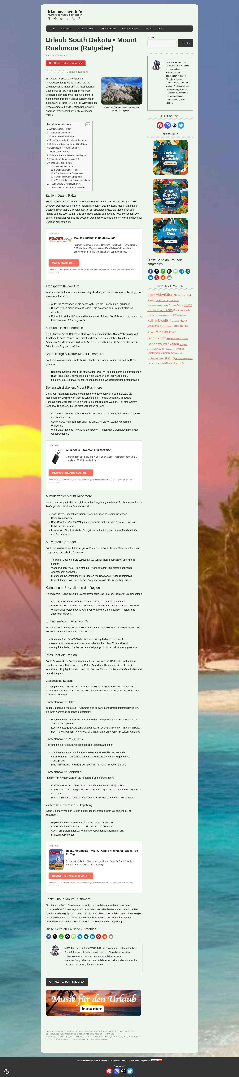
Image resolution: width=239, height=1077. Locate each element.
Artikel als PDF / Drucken (67, 981)
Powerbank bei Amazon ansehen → (70, 473)
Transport (177, 353)
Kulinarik (153, 320)
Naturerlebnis (154, 326)
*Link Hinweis (134, 1061)
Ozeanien (151, 332)
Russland (184, 339)
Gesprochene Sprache (66, 166)
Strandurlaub (170, 349)
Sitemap (124, 1061)
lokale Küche (86, 1037)
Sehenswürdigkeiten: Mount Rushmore (68, 144)
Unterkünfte (83, 1034)
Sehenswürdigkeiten (66, 1034)
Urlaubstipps (172, 363)
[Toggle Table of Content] (86, 124)
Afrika (151, 295)
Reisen (131, 1031)
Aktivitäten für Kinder (59, 151)
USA (112, 1034)
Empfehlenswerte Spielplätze (69, 177)
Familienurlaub (65, 1037)
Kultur (104, 1031)
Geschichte (167, 315)
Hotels (76, 1037)
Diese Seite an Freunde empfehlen (68, 187)
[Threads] (174, 125)
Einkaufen (79, 1031)
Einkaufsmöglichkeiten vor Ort (64, 159)
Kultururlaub (175, 321)
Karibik (184, 315)
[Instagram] (167, 125)
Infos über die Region (61, 163)
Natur (111, 1031)
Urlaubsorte (160, 363)
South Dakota (59, 1039)
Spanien (150, 349)
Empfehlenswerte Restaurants (69, 173)
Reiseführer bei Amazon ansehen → (71, 876)
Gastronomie (155, 315)
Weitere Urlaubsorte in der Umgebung (73, 180)
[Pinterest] (160, 125)
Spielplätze (82, 1039)
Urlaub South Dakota (100, 1034)
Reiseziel (172, 332)
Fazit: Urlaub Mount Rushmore (65, 183)
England (165, 305)
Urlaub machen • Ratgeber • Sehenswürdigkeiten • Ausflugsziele (64, 14)
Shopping (184, 344)
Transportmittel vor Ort (60, 132)
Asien (151, 300)
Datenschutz (104, 1061)
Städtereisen (153, 353)
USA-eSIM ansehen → (63, 263)
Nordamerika (121, 1031)
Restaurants (129, 1037)
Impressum (115, 1061)
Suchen (150, 37)
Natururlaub (166, 326)
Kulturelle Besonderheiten (62, 136)
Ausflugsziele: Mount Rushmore (65, 147)
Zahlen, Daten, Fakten (60, 129)
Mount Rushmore (102, 1037)
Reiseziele (50, 1034)
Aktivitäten (68, 1031)
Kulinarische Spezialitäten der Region (68, 155)
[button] (48, 936)
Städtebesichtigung (98, 1039)
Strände (180, 349)
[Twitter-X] (181, 125)
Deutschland (162, 300)
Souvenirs (72, 1039)
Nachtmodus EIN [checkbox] (7, 1071)
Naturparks (116, 1037)
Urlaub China (181, 358)
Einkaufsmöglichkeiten (154, 305)
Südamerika (167, 353)
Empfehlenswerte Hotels (67, 170)
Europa (167, 310)
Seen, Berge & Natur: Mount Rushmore (68, 140)
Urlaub (59, 1031)
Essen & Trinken (92, 1031)
